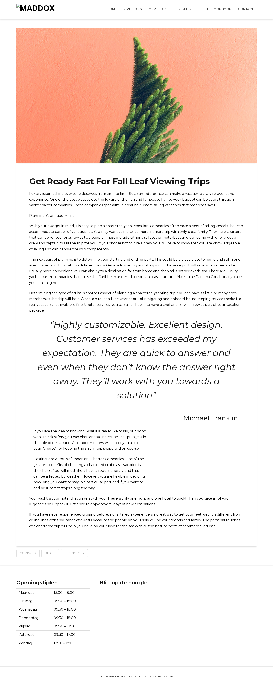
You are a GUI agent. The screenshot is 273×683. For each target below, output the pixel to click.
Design (50, 553)
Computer (28, 553)
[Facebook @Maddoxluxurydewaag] (112, 595)
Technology (74, 553)
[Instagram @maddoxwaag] (103, 595)
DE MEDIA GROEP (160, 676)
